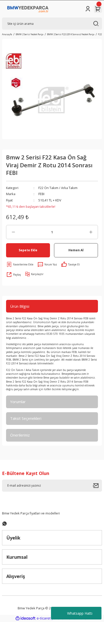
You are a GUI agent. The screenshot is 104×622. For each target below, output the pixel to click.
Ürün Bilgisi (19, 306)
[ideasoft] (25, 618)
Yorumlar (18, 401)
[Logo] (28, 8)
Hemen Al (76, 250)
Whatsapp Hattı (79, 613)
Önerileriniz (20, 435)
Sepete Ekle (28, 250)
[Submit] (97, 486)
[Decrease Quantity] (13, 232)
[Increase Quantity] (91, 232)
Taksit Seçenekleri (25, 418)
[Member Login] (88, 9)
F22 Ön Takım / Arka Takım (57, 187)
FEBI (41, 194)
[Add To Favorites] (19, 264)
